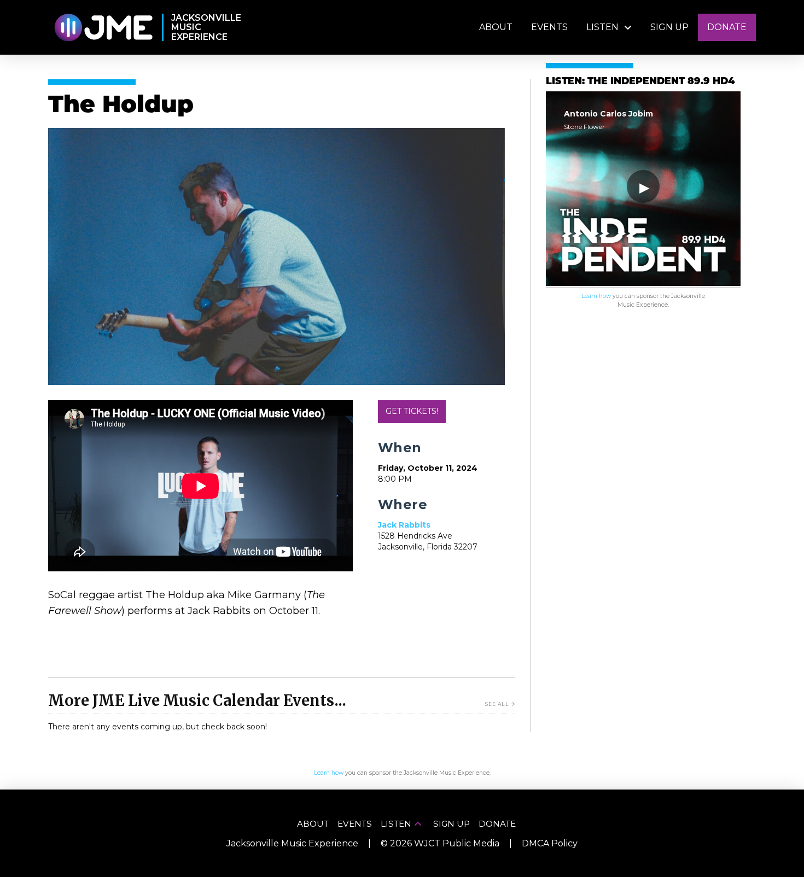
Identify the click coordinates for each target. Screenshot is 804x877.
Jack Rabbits (404, 525)
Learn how (596, 296)
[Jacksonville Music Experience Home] (103, 27)
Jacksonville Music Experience (292, 843)
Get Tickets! (412, 411)
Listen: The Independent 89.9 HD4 (640, 81)
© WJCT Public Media (440, 843)
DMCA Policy (550, 843)
